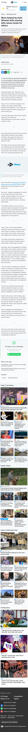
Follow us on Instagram (10, 711)
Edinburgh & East (11, 14)
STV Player (4, 696)
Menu (5, 2)
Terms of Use (11, 715)
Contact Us (3, 717)
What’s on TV (5, 698)
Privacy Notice (19, 715)
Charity (4, 377)
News (3, 14)
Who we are (4, 715)
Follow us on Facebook (10, 705)
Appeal (16, 698)
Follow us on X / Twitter (10, 702)
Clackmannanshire (13, 377)
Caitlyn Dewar (5, 62)
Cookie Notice (11, 717)
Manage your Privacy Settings (9, 722)
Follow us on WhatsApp (10, 708)
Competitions (18, 696)
